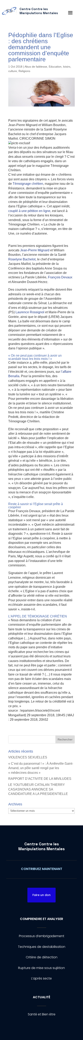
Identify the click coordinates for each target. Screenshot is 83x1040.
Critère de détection (41, 957)
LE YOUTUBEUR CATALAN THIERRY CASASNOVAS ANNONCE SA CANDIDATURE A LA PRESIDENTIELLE (38, 789)
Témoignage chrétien (28, 183)
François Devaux (60, 277)
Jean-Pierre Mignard (34, 250)
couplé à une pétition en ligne (29, 211)
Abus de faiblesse (36, 66)
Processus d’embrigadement (41, 936)
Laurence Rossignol (30, 312)
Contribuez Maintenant (41, 869)
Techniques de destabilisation (41, 946)
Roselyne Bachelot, (22, 259)
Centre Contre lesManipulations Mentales (41, 846)
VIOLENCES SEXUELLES (27, 757)
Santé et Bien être (41, 1014)
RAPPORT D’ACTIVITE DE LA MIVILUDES (39, 778)
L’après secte (41, 978)
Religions (24, 71)
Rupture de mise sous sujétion (41, 968)
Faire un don (41, 895)
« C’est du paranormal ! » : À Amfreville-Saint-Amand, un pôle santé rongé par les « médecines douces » (40, 768)
